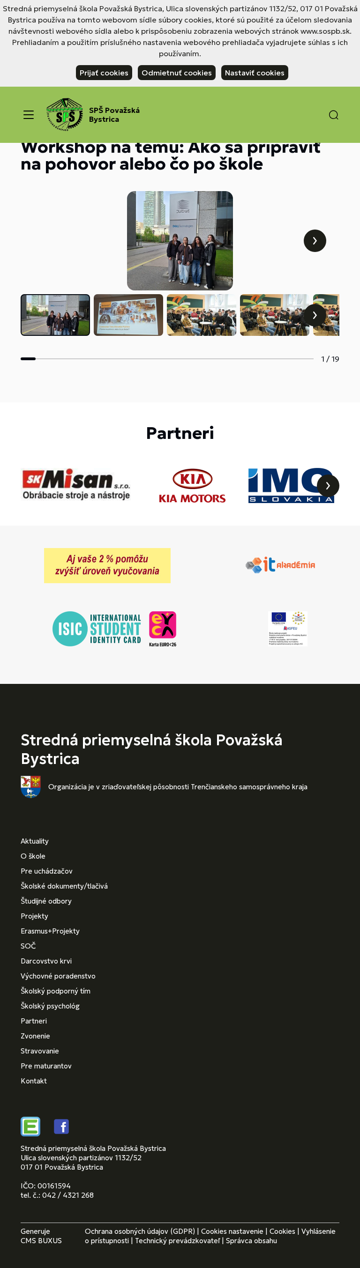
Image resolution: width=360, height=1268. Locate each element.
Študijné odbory (46, 901)
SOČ (28, 946)
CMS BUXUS (41, 1240)
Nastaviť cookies (255, 72)
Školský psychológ (50, 1005)
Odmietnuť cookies (177, 72)
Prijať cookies (104, 72)
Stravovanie (40, 1050)
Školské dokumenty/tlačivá (64, 886)
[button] (333, 114)
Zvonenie (35, 1035)
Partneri (34, 1020)
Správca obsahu (251, 1240)
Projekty (34, 916)
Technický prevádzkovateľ (177, 1240)
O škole (33, 856)
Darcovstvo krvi (46, 961)
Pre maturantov (46, 1065)
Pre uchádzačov (47, 871)
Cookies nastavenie (232, 1231)
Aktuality (35, 841)
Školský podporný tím (55, 990)
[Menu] (29, 114)
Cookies (282, 1231)
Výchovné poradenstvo (58, 975)
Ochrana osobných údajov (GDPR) (140, 1231)
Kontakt (34, 1080)
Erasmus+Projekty (50, 931)
